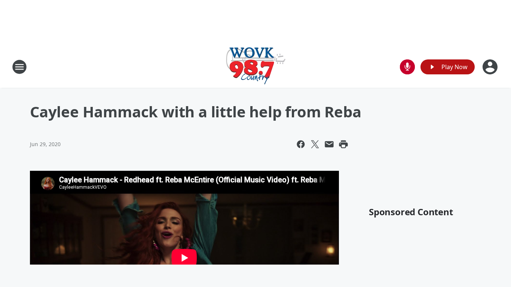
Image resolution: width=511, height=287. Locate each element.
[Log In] (491, 66)
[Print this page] (343, 144)
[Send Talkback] (407, 66)
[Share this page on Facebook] (301, 144)
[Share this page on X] (315, 144)
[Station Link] (255, 66)
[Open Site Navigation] (19, 66)
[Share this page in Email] (329, 144)
